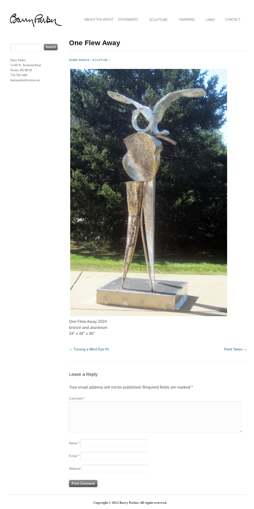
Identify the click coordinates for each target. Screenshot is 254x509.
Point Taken (235, 349)
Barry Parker (79, 59)
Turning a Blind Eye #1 (89, 349)
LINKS (210, 18)
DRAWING (187, 18)
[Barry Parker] (35, 31)
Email (74, 456)
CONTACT (235, 18)
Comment (77, 398)
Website (75, 469)
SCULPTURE (158, 18)
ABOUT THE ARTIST (96, 18)
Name (74, 443)
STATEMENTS (128, 18)
